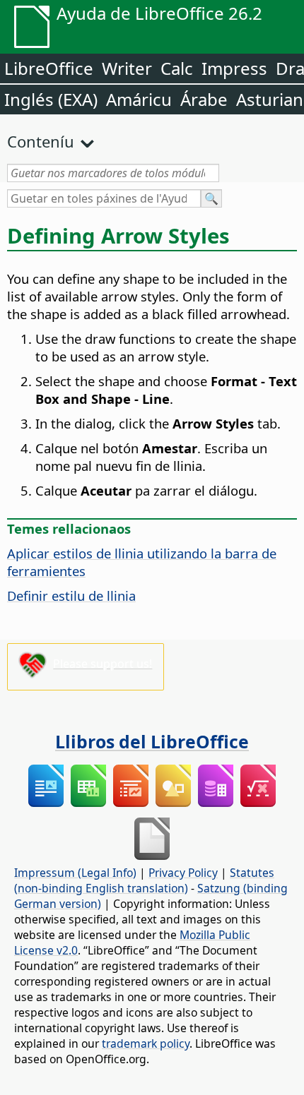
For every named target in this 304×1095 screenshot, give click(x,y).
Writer (127, 68)
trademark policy (145, 1043)
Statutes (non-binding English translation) (144, 880)
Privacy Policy (183, 872)
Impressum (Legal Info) (75, 872)
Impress (234, 68)
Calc (176, 68)
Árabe (204, 99)
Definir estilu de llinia (71, 595)
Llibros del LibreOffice (152, 741)
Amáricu (139, 99)
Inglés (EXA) (51, 99)
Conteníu (40, 141)
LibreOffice (48, 68)
